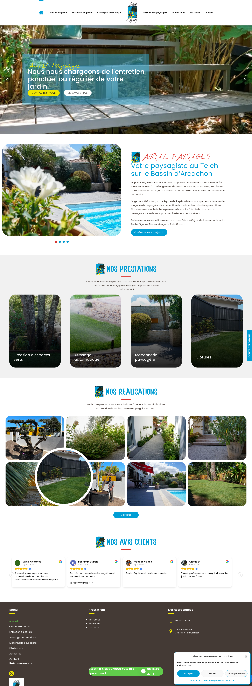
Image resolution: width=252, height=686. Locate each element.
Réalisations (16, 648)
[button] (246, 656)
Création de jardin (19, 626)
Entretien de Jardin (20, 632)
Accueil (13, 621)
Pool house (95, 623)
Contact (14, 659)
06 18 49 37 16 (182, 620)
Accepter (188, 673)
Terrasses (94, 619)
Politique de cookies (199, 680)
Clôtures (94, 627)
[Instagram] (11, 673)
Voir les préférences (236, 673)
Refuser (212, 673)
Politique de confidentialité (221, 680)
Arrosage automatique (22, 637)
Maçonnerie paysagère (23, 643)
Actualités (15, 653)
